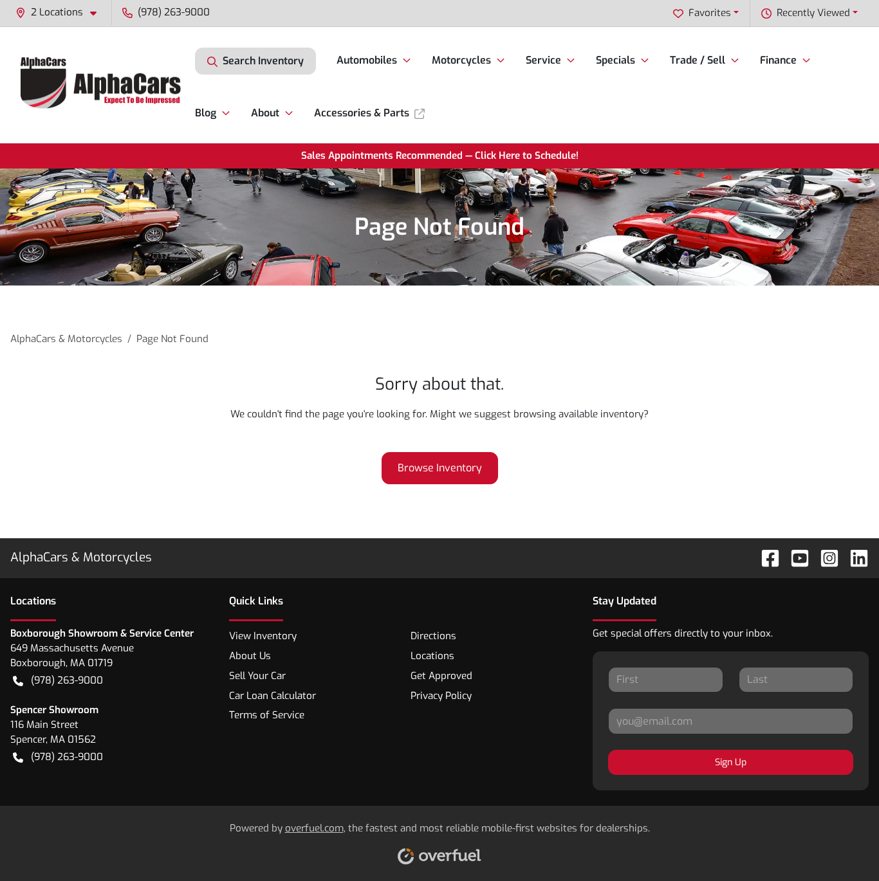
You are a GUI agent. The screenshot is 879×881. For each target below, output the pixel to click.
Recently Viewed (813, 12)
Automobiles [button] (367, 60)
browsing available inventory (578, 414)
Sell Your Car (257, 675)
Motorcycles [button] (461, 60)
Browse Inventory (440, 468)
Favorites (710, 12)
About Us (250, 655)
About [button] (265, 113)
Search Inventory (263, 61)
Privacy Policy (441, 695)
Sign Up (730, 762)
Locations (432, 655)
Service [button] (543, 60)
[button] (61, 12)
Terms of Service (266, 715)
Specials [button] (615, 60)
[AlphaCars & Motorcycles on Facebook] (765, 557)
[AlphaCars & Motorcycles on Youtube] (795, 557)
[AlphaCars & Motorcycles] (103, 84)
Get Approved (441, 675)
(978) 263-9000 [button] (174, 12)
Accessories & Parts (361, 113)
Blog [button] (205, 113)
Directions (433, 636)
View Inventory (263, 636)
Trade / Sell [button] (697, 60)
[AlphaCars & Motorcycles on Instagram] (824, 557)
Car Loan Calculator (272, 695)
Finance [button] (778, 60)
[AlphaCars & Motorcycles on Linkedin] (854, 557)
